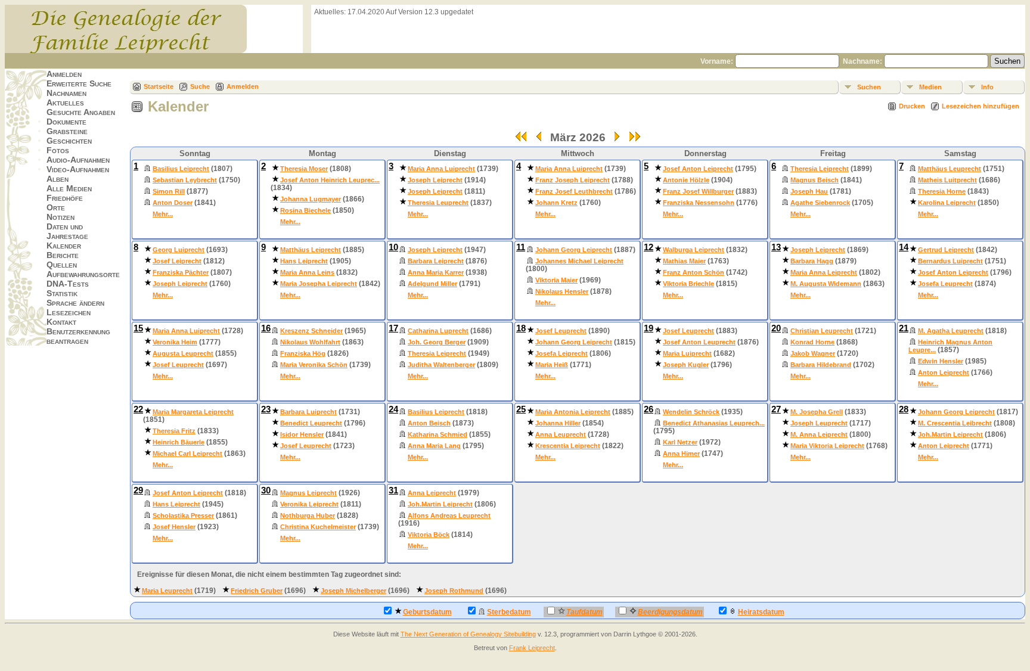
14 (903, 247)
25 (521, 409)
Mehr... (163, 214)
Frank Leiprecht (532, 647)
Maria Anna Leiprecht (823, 272)
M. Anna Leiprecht (819, 434)
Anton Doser (173, 202)
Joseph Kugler (686, 364)
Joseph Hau (809, 191)
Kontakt (61, 322)
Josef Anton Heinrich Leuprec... (330, 180)
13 (776, 247)
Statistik (61, 293)
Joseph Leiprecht (435, 180)
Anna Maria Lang (434, 445)
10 (393, 247)
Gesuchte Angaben (80, 112)
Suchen (869, 87)
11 (520, 247)
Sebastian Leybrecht (185, 180)
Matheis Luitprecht (947, 180)
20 (776, 328)
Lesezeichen (68, 312)
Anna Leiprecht (432, 492)
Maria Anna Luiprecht (441, 168)
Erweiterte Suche (78, 83)
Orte (55, 207)
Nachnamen (66, 93)
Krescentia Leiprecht (567, 445)
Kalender (63, 245)
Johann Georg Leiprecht (573, 249)
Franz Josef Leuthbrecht (574, 191)
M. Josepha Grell (816, 411)
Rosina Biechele (305, 210)
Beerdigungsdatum (670, 612)
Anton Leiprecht (943, 372)
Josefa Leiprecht (561, 353)
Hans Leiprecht (304, 261)
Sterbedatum (509, 612)
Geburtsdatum (427, 612)
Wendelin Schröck (691, 411)
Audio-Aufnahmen (78, 159)
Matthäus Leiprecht (310, 249)
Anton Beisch (429, 423)
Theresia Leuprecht (438, 202)
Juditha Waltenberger (441, 364)
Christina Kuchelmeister (318, 526)
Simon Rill (169, 191)
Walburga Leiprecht (693, 249)
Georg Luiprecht (178, 249)
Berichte (62, 255)
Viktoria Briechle (688, 283)
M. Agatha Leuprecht (951, 330)
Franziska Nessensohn (698, 202)
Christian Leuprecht (821, 330)
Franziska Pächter (181, 272)
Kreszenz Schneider (311, 330)
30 (266, 490)
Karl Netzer (680, 442)
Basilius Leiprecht (181, 168)
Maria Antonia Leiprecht (572, 411)
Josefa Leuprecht (945, 283)
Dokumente (66, 121)
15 (138, 328)
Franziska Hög (302, 353)
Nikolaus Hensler (561, 291)
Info (987, 87)
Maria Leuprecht (167, 590)
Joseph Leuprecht (819, 423)
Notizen (60, 217)
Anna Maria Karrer (436, 272)
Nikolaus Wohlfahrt (310, 342)
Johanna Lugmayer (310, 199)
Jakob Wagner (812, 353)
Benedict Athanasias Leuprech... (714, 423)
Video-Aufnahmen (77, 169)
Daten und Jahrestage (67, 231)
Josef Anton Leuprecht (699, 342)
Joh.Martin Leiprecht (950, 434)
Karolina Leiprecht (947, 202)
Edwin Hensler (940, 361)
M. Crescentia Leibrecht (955, 423)
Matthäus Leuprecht (949, 168)
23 (266, 409)
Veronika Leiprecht (309, 504)
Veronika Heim (175, 342)
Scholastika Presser (183, 515)
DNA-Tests (67, 283)
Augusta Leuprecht (183, 353)
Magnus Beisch (814, 180)
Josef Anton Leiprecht (698, 168)
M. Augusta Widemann (825, 283)
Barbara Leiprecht (436, 261)
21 (903, 328)
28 (903, 409)
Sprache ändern (75, 302)
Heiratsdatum (761, 612)
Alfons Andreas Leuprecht (449, 515)
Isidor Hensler (302, 434)
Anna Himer (681, 453)
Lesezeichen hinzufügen (980, 106)
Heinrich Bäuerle (178, 442)
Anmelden (64, 74)
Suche (200, 86)
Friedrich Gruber (257, 590)
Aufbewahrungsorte (83, 274)
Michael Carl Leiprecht (187, 453)
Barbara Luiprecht (308, 411)
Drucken (912, 106)
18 (521, 328)
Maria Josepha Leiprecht (318, 283)
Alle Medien (69, 188)
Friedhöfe (64, 198)
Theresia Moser (304, 168)
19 (648, 328)
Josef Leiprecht (177, 261)
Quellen (61, 264)
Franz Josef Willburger (698, 191)
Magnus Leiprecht (308, 492)
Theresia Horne (942, 191)
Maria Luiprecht (687, 353)
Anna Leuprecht (560, 434)
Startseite (158, 86)
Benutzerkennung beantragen (78, 336)
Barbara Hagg (811, 261)
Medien (930, 87)
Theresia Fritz (174, 430)
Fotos (57, 150)
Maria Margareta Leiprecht (193, 411)
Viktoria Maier (556, 280)
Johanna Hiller (558, 423)
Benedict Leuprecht (311, 423)
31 (393, 490)
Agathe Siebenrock (820, 202)
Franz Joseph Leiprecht (572, 180)
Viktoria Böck (428, 534)
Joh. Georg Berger (437, 342)
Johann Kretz (556, 202)
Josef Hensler (174, 526)
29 (138, 490)
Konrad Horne (812, 342)
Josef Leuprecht (178, 364)
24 (393, 409)
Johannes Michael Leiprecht (579, 261)
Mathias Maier (684, 261)
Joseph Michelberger (353, 590)
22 (138, 409)
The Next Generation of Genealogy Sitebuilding (468, 634)
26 (648, 409)
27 (776, 409)
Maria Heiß (551, 364)
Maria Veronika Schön (314, 364)
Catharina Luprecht (438, 330)
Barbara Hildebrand (820, 364)
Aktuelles (65, 102)
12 (648, 247)
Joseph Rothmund (453, 590)
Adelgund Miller (432, 283)
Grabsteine (67, 131)
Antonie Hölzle (686, 180)
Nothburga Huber (307, 515)
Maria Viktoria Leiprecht (827, 445)
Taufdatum (584, 612)
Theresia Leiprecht (819, 168)
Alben (57, 179)
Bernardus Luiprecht (950, 261)
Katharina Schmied (437, 434)
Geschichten (69, 140)
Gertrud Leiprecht (946, 249)
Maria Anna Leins (307, 272)
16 (266, 328)
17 (393, 328)
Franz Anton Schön (693, 272)
